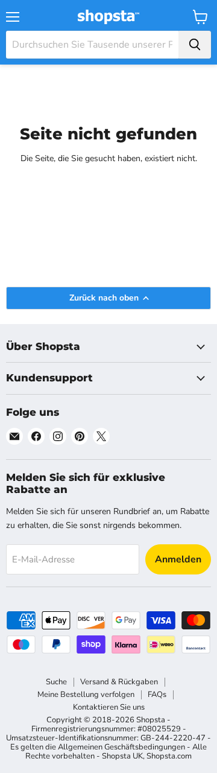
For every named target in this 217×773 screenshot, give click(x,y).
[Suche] (194, 45)
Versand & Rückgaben (119, 681)
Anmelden (178, 559)
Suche (56, 681)
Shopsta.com (169, 756)
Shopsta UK (122, 756)
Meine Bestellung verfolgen (85, 694)
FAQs (157, 694)
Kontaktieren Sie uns (109, 707)
